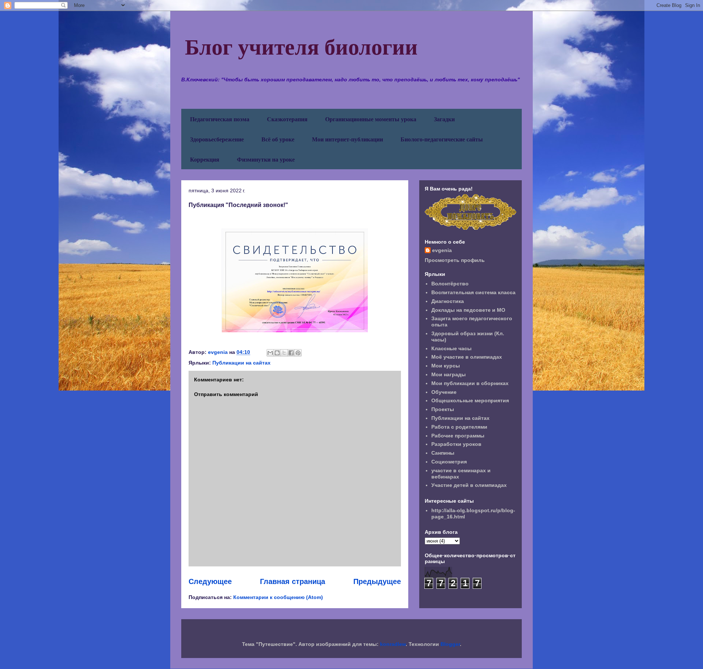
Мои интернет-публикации (347, 139)
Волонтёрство (450, 284)
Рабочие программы (457, 436)
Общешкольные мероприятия (470, 400)
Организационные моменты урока (370, 119)
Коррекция (204, 159)
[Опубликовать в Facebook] (291, 352)
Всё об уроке (277, 139)
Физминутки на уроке (266, 159)
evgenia (442, 250)
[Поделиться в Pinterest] (298, 352)
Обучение (444, 392)
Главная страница (292, 581)
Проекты (442, 409)
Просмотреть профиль (455, 260)
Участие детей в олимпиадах (469, 485)
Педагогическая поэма (219, 119)
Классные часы (451, 348)
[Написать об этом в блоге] (277, 352)
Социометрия (449, 462)
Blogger (450, 644)
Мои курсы (445, 366)
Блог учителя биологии (301, 46)
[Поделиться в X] (284, 352)
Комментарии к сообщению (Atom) (278, 597)
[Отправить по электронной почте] (270, 352)
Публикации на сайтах (241, 363)
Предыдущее (377, 581)
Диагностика (447, 301)
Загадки (444, 119)
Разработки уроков (456, 444)
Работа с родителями (459, 427)
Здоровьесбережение (217, 139)
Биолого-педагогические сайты (442, 139)
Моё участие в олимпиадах (466, 357)
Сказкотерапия (287, 119)
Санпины (442, 453)
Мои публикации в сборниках (470, 383)
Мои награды (448, 374)
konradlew (393, 644)
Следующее (210, 581)
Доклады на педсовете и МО (468, 310)
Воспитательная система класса (473, 292)
